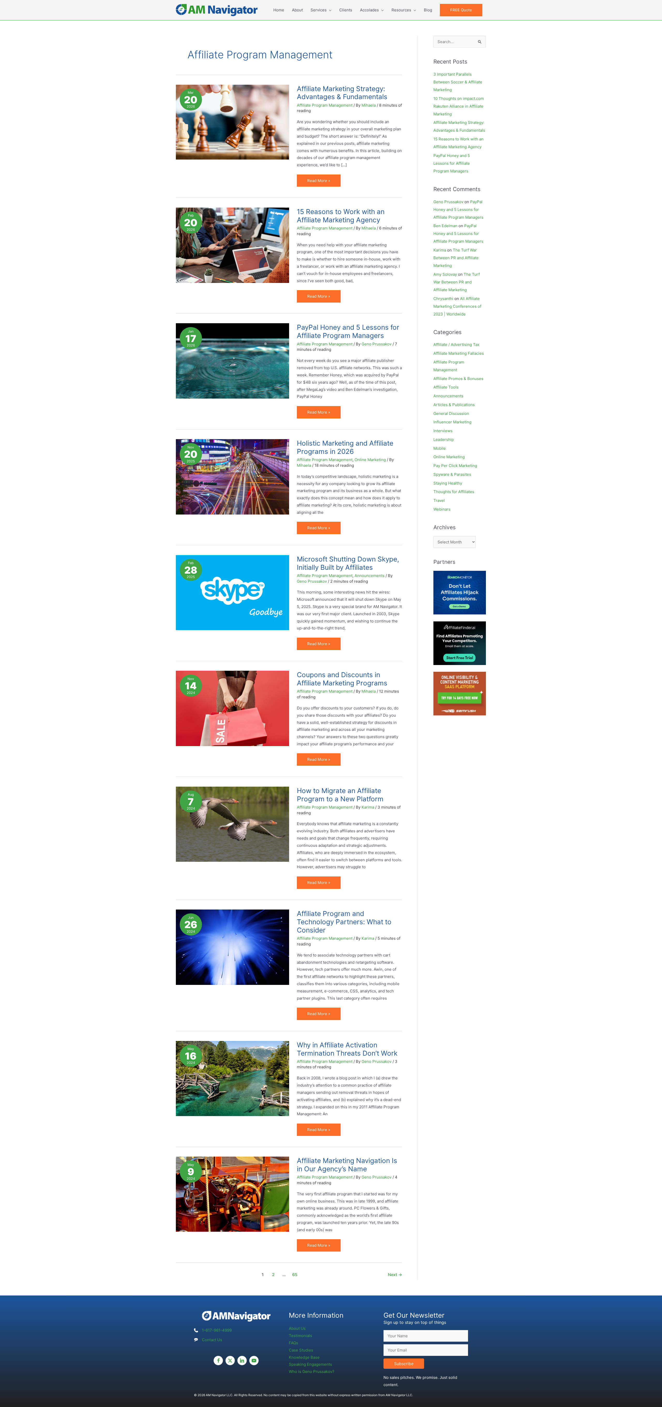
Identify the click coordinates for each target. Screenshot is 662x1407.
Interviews (443, 430)
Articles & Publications (454, 404)
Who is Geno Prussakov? (311, 1371)
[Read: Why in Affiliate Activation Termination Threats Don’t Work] (232, 1078)
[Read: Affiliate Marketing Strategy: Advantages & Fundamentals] (232, 121)
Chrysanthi (443, 298)
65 (294, 1274)
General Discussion (451, 413)
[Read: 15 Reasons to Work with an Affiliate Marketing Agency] (232, 244)
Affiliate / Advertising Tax (456, 344)
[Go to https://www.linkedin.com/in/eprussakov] (242, 1360)
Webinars (441, 509)
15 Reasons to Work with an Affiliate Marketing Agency (341, 216)
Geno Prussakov (448, 201)
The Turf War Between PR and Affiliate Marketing (456, 258)
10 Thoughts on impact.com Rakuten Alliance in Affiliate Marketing (458, 106)
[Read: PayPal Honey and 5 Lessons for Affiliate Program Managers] (232, 360)
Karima (439, 250)
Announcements (370, 575)
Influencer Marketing (452, 422)
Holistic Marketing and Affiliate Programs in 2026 (345, 447)
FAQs (293, 1342)
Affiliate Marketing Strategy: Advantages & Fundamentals (342, 93)
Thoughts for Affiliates (453, 491)
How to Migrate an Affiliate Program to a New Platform (340, 795)
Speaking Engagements (310, 1364)
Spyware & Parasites (452, 474)
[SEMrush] (459, 693)
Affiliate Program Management (324, 105)
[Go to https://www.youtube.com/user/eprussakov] (254, 1360)
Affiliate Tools (445, 387)
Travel (439, 500)
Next (395, 1274)
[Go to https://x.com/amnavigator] (230, 1360)
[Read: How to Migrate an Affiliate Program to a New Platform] (232, 823)
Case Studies (301, 1350)
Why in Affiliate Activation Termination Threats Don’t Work (347, 1049)
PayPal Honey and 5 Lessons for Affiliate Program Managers (348, 331)
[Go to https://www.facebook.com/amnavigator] (218, 1360)
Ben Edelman (445, 225)
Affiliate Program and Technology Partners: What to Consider (344, 922)
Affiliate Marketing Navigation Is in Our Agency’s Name (347, 1165)
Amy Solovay (445, 274)
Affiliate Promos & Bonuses (458, 378)
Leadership (443, 439)
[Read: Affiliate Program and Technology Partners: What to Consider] (232, 946)
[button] (461, 10)
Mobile (439, 448)
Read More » (320, 182)
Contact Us (212, 1339)
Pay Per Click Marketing (455, 465)
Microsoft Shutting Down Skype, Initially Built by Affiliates (348, 563)
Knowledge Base (304, 1357)
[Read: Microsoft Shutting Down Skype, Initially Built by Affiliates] (232, 592)
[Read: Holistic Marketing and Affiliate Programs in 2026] (232, 476)
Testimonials (300, 1335)
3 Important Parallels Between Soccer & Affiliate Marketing (457, 82)
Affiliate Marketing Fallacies (458, 353)
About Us (297, 1328)
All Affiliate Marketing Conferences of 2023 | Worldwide (457, 306)
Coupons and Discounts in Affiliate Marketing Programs (342, 679)
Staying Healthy (447, 483)
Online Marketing (370, 459)
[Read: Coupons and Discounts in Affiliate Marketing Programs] (232, 708)
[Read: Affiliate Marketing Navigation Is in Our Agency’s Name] (232, 1193)
